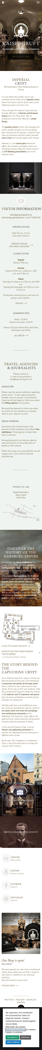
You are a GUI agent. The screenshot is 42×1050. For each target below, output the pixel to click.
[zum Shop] (40, 19)
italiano (20, 999)
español (21, 1002)
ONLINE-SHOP (8, 985)
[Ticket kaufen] (40, 13)
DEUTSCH (9, 999)
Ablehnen (25, 1037)
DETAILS (19, 303)
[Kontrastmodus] (3, 2)
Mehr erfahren (13, 1042)
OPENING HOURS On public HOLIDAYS (19, 245)
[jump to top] (21, 1008)
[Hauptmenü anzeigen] (38, 2)
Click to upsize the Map (14, 646)
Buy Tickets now (21, 56)
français (31, 999)
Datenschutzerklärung (15, 1029)
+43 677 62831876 (32, 217)
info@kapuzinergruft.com (21, 214)
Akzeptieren (12, 1037)
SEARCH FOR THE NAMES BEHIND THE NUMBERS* (17, 652)
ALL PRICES (19, 335)
